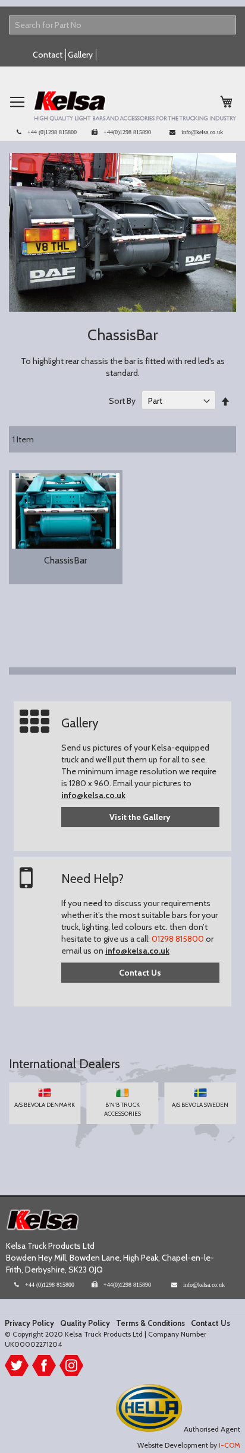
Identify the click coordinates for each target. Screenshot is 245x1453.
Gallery (80, 54)
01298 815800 (178, 938)
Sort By (122, 400)
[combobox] (122, 24)
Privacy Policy (29, 1323)
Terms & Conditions (150, 1323)
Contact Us (140, 972)
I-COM (229, 1445)
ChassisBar (65, 560)
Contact (47, 54)
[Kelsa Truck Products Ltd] (134, 105)
